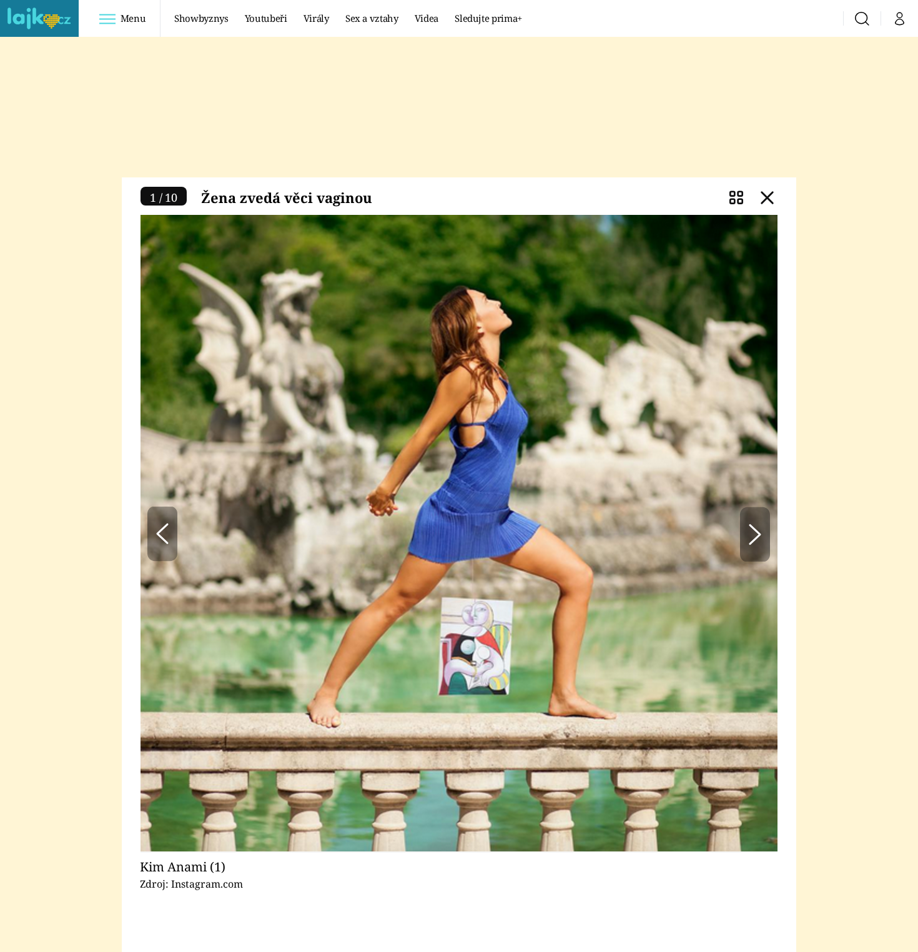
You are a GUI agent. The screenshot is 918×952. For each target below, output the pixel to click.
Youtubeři (266, 18)
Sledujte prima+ (488, 18)
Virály (316, 18)
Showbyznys (201, 18)
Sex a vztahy (371, 18)
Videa (426, 18)
